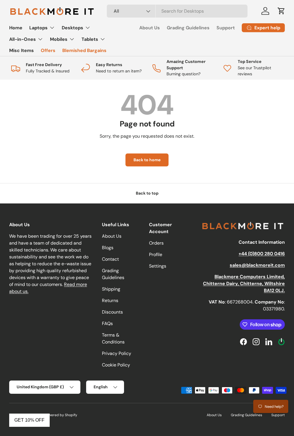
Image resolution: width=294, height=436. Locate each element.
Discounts (112, 312)
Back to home (147, 159)
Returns (110, 300)
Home (15, 28)
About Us (149, 28)
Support (225, 28)
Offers (48, 50)
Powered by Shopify (61, 415)
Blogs (107, 248)
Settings (157, 266)
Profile (155, 254)
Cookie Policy (116, 365)
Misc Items (21, 50)
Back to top (147, 193)
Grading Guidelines (188, 28)
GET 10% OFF (29, 420)
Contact (110, 259)
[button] (281, 11)
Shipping (111, 289)
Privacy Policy (116, 353)
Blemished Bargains (84, 50)
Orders (156, 243)
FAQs (107, 323)
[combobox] (177, 11)
